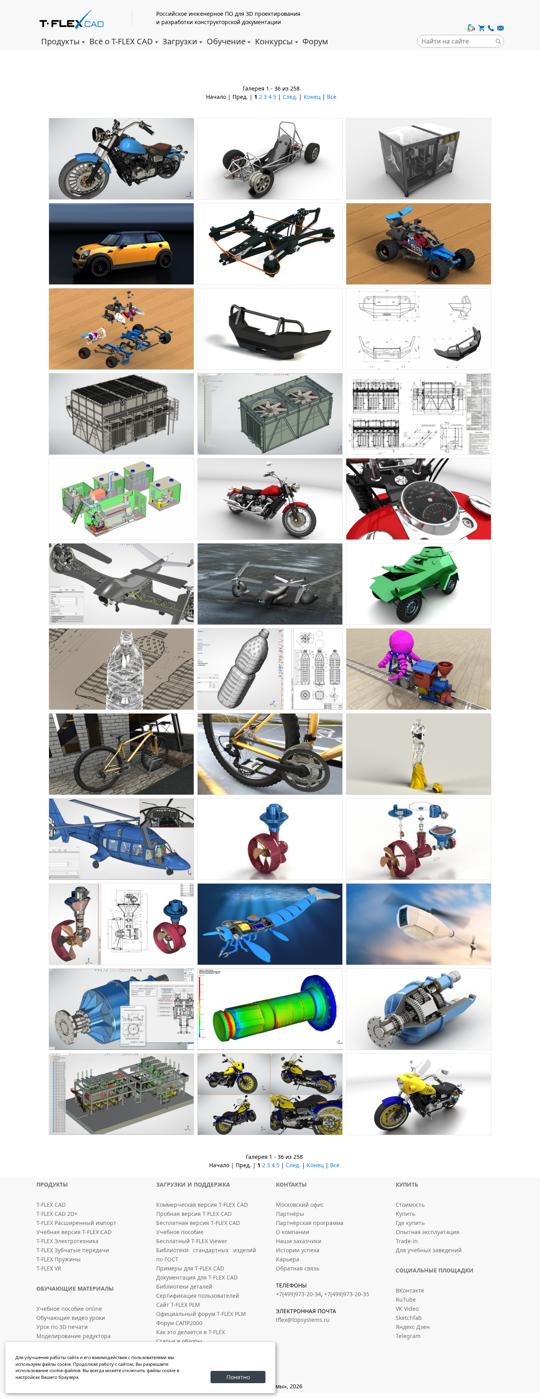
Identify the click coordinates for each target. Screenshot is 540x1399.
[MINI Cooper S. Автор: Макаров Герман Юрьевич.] (121, 244)
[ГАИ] (270, 1094)
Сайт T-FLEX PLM (178, 1304)
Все (331, 96)
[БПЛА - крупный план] (121, 584)
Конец (312, 96)
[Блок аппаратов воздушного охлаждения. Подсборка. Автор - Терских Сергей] (270, 414)
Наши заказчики (298, 1241)
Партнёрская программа (310, 1223)
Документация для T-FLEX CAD (197, 1277)
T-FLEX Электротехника (67, 1241)
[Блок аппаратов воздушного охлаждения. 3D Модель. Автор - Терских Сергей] (121, 414)
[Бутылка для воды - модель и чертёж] (270, 669)
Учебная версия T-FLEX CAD (73, 1232)
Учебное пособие (180, 1232)
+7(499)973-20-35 (346, 1294)
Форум (315, 41)
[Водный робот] (270, 924)
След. (290, 96)
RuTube (406, 1299)
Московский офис (300, 1204)
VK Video (407, 1308)
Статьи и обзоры (179, 1341)
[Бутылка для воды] (121, 669)
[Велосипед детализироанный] (270, 754)
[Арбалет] (270, 244)
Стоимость (410, 1204)
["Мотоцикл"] (121, 159)
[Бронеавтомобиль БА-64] (418, 584)
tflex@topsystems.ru (303, 1319)
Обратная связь (297, 1268)
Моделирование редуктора (73, 1336)
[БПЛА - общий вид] (270, 584)
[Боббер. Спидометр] (418, 499)
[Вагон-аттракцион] (418, 669)
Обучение (226, 41)
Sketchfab (409, 1317)
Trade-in (407, 1241)
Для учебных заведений (429, 1250)
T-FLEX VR (48, 1268)
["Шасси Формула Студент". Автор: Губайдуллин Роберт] (270, 159)
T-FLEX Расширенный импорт (76, 1223)
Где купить (410, 1223)
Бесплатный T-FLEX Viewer (191, 1241)
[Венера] (418, 754)
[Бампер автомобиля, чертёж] (418, 329)
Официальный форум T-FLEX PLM (201, 1314)
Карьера (287, 1259)
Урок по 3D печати (62, 1327)
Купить (405, 1213)
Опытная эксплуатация (427, 1232)
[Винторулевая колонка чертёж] (121, 924)
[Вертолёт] (121, 839)
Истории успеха (297, 1250)
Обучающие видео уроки (70, 1317)
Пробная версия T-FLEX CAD (194, 1213)
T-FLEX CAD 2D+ (56, 1213)
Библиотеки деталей (184, 1286)
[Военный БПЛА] (418, 924)
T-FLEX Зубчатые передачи (72, 1250)
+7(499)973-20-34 (298, 1294)
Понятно (238, 1377)
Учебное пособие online (69, 1308)
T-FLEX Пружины (58, 1259)
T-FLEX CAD (51, 1204)
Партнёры (290, 1213)
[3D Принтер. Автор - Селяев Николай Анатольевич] (418, 159)
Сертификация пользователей (197, 1295)
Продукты (60, 41)
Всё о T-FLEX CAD (121, 41)
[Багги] (418, 244)
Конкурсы (274, 41)
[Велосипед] (121, 754)
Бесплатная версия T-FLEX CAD (198, 1223)
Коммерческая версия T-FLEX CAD (202, 1204)
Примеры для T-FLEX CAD (190, 1268)
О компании (292, 1232)
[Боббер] (270, 499)
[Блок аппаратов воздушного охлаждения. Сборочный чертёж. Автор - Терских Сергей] (418, 414)
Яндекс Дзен (413, 1327)
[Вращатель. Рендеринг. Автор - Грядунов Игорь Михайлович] (418, 1009)
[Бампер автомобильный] (270, 329)
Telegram (408, 1336)
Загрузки (179, 41)
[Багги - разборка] (121, 329)
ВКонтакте (410, 1290)
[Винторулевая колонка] (270, 839)
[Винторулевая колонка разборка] (418, 839)
